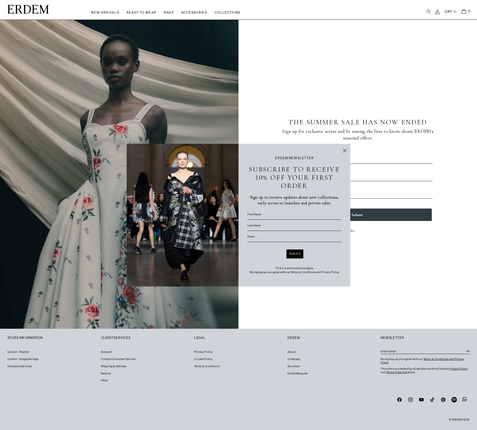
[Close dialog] (344, 150)
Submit (295, 253)
